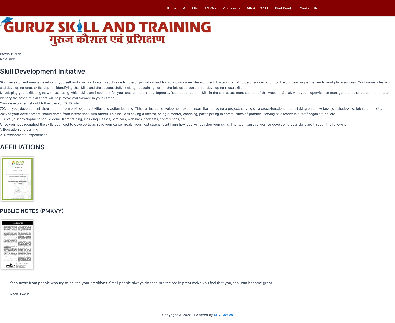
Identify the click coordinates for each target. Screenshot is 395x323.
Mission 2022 (257, 8)
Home (171, 8)
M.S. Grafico (223, 315)
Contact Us (309, 8)
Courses (229, 8)
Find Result (284, 8)
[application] (238, 8)
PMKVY (210, 8)
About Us (190, 8)
